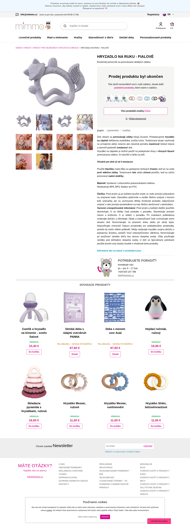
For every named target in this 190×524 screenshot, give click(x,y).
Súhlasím (105, 517)
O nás (62, 464)
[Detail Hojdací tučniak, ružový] (156, 308)
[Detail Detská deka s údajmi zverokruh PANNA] (74, 308)
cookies (49, 510)
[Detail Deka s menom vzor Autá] (115, 308)
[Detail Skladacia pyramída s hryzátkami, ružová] (34, 382)
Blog (142, 467)
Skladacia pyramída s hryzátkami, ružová (34, 407)
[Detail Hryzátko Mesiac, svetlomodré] (115, 382)
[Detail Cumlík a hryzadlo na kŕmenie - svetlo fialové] (34, 308)
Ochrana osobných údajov (73, 481)
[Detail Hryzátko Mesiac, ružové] (74, 382)
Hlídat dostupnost (137, 119)
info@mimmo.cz (126, 275)
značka (126, 130)
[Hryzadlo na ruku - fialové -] (24, 121)
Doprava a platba (68, 477)
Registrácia (105, 467)
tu (96, 517)
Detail (75, 354)
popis (100, 130)
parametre (113, 130)
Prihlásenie (105, 464)
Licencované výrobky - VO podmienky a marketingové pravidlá (114, 484)
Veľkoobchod (106, 477)
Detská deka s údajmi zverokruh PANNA (74, 332)
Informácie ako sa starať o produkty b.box (119, 250)
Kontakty (64, 484)
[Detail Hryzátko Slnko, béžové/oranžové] (156, 382)
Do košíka (34, 352)
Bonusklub (146, 464)
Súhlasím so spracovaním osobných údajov (122, 452)
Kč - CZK (158, 33)
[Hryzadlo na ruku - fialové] (54, 83)
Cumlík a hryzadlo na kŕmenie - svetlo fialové (34, 332)
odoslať (148, 446)
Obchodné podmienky (70, 467)
